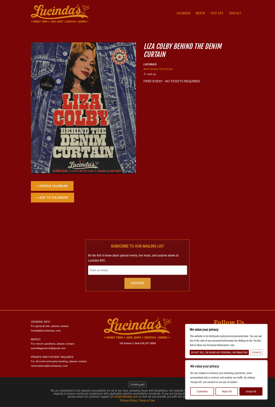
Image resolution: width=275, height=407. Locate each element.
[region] (226, 380)
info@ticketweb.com (126, 396)
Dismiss (256, 352)
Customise (202, 391)
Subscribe (137, 283)
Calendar (184, 13)
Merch (200, 13)
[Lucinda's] (60, 13)
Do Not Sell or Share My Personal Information (219, 352)
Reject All (227, 391)
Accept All (251, 391)
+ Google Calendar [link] (52, 186)
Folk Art (217, 13)
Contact (235, 13)
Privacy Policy (128, 400)
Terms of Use (147, 400)
